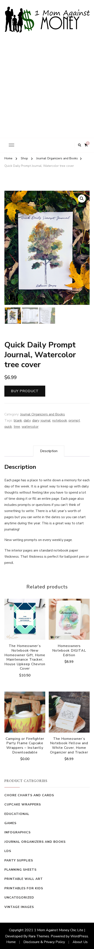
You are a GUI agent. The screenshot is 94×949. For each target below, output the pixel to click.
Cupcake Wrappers (22, 804)
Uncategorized (19, 897)
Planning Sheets (20, 870)
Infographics (17, 832)
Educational (16, 814)
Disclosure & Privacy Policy (44, 942)
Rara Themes (38, 936)
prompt (74, 420)
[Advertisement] (47, 82)
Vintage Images (19, 907)
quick (8, 426)
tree (17, 426)
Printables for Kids (23, 888)
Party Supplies (18, 860)
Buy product (25, 391)
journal (46, 420)
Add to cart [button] (69, 624)
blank (18, 420)
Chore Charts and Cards (29, 795)
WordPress (79, 936)
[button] (82, 199)
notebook (59, 420)
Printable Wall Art (23, 879)
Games (10, 823)
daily (27, 420)
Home (11, 942)
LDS (7, 851)
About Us (80, 942)
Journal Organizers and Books (42, 414)
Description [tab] (48, 451)
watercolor (30, 426)
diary (35, 420)
